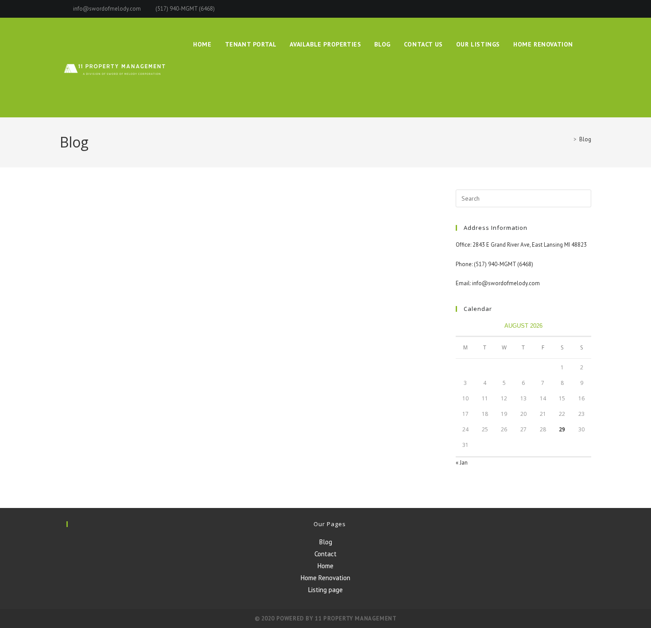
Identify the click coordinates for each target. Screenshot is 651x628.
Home (325, 566)
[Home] (568, 139)
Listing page (325, 589)
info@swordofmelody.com (107, 8)
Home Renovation (325, 578)
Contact (325, 554)
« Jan (462, 462)
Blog (585, 139)
